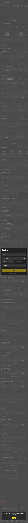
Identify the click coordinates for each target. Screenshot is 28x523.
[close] (26, 2)
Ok (14, 518)
